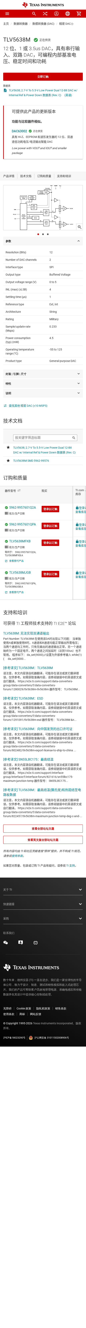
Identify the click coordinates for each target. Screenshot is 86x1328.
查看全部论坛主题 (43, 828)
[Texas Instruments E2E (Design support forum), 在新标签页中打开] (20, 944)
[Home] (43, 5)
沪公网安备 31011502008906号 (51, 1037)
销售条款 (60, 1008)
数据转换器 (21, 23)
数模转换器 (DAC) (43, 23)
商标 (22, 1014)
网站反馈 (35, 1014)
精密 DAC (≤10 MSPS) (72, 23)
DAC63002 (19, 131)
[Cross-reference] (45, 14)
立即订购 (43, 76)
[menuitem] (34, 14)
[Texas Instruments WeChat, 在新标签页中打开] (5, 944)
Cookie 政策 (24, 1008)
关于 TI (7, 889)
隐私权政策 (43, 1008)
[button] (7, 14)
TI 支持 (70, 865)
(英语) (68, 95)
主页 (6, 23)
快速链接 (8, 904)
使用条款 (17, 855)
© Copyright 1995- (17, 1023)
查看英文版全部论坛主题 (43, 839)
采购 (6, 918)
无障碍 (7, 1008)
